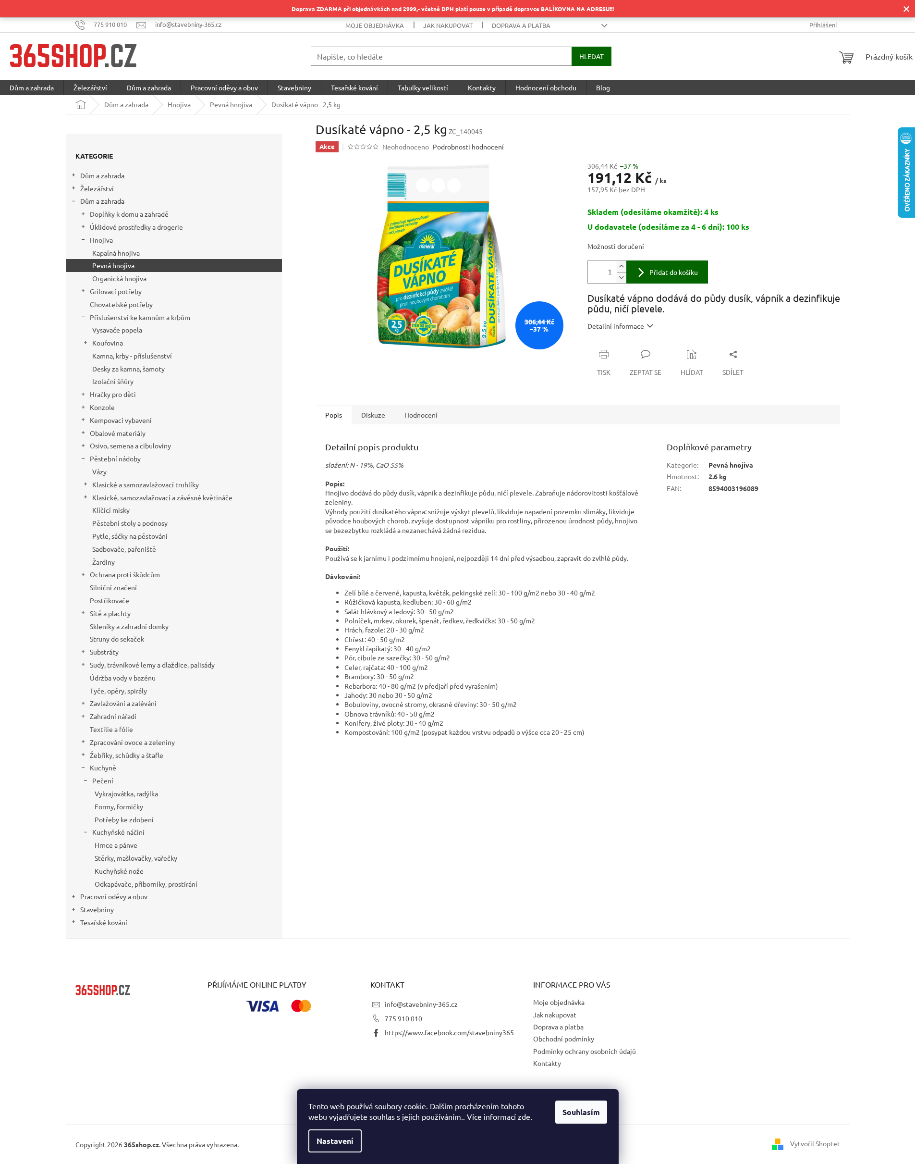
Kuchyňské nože (119, 871)
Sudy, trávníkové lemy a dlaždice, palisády (152, 664)
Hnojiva (101, 239)
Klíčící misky (111, 510)
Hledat (591, 56)
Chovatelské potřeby (121, 304)
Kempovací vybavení (121, 420)
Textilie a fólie (111, 729)
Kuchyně (103, 767)
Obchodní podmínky (563, 1038)
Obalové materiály (118, 433)
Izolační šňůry (113, 381)
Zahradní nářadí (113, 716)
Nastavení (335, 1141)
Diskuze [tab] (373, 414)
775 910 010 (403, 1018)
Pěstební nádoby (115, 458)
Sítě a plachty (110, 613)
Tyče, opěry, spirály (118, 690)
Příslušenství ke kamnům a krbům (140, 317)
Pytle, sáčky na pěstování (130, 536)
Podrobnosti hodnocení (468, 146)
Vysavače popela (117, 329)
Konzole (102, 407)
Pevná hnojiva (113, 265)
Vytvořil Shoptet (815, 1143)
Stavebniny (97, 909)
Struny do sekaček (117, 638)
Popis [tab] (333, 414)
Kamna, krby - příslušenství (132, 355)
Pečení (102, 780)
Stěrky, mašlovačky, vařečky (136, 858)
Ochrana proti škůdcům (125, 574)
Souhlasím (581, 1112)
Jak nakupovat (448, 25)
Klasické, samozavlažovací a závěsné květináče (162, 497)
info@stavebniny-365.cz (421, 1004)
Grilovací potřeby (116, 291)
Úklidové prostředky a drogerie (136, 227)
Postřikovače (109, 600)
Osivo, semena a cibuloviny (130, 445)
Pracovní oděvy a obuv (113, 896)
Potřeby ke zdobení (124, 819)
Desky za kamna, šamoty (128, 368)
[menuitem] (31, 87)
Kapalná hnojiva (116, 252)
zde (524, 1116)
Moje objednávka (374, 25)
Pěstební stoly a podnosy (130, 523)
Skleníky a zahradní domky (129, 626)
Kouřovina (107, 342)
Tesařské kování (103, 922)
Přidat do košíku (673, 272)
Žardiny (103, 561)
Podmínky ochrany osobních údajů (584, 1051)
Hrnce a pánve (116, 845)
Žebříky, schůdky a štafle (126, 755)
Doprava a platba (521, 25)
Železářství (97, 188)
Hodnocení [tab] (421, 414)
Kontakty (547, 1063)
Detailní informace (615, 326)
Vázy (99, 471)
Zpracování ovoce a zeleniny (132, 742)
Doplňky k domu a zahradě (129, 214)
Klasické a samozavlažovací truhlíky (145, 484)
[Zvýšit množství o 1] (621, 266)
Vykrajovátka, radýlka (126, 793)
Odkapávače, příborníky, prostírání (146, 883)
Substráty (104, 651)
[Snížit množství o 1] (621, 277)
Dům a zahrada (102, 175)
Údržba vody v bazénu (123, 677)
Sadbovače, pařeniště (124, 549)
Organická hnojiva (119, 278)
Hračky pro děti (113, 394)
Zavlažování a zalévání (123, 703)
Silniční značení (113, 587)
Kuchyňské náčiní (118, 832)
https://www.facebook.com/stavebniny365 (449, 1032)
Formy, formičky (119, 806)
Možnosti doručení (615, 246)
